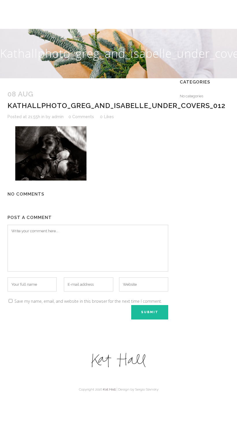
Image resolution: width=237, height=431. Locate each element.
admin (58, 116)
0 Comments (81, 116)
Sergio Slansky (146, 389)
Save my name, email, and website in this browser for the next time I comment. (88, 301)
